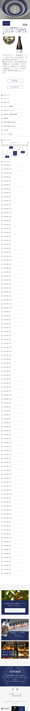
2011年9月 (7, 530)
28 (7, 156)
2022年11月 (8, 304)
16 (15, 152)
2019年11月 (8, 446)
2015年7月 (7, 486)
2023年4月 (7, 288)
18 (23, 152)
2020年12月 (8, 395)
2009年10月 (8, 545)
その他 (6, 130)
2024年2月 (7, 248)
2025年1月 (7, 204)
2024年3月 (7, 244)
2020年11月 (8, 399)
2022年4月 (7, 331)
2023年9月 (7, 268)
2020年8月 (7, 411)
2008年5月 (7, 553)
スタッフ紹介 (8, 134)
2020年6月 (7, 418)
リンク (20, 694)
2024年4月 (7, 240)
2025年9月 (7, 177)
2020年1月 (7, 438)
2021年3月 (7, 383)
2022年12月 (8, 300)
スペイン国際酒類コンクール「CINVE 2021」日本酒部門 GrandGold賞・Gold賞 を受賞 (15, 30)
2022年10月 (8, 308)
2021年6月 (7, 371)
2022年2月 (7, 339)
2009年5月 (7, 549)
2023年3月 (7, 292)
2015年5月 (7, 490)
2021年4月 (7, 379)
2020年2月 (7, 434)
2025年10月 (8, 173)
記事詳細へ (15, 80)
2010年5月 (7, 541)
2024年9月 (7, 220)
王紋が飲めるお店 (10, 122)
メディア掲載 (8, 106)
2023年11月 (8, 260)
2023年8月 (7, 272)
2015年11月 (8, 482)
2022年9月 (7, 311)
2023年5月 (7, 284)
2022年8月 (7, 315)
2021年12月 (8, 347)
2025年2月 (7, 200)
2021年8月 (7, 363)
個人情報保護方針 (17, 695)
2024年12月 (8, 208)
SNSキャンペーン (10, 110)
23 (15, 154)
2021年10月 (8, 355)
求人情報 (11, 694)
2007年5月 (7, 561)
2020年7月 (7, 415)
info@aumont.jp (17, 681)
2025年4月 (7, 193)
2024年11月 (8, 212)
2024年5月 (7, 236)
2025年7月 (7, 181)
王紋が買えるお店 (10, 126)
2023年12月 (8, 256)
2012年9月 (7, 522)
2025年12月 (8, 169)
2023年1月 (7, 296)
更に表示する (15, 87)
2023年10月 (8, 264)
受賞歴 (6, 118)
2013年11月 (8, 506)
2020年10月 (8, 403)
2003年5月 (7, 573)
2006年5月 (7, 565)
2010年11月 (8, 537)
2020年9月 (7, 407)
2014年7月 (7, 498)
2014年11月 (8, 494)
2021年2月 (7, 387)
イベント (7, 98)
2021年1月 (7, 391)
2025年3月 (7, 197)
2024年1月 (7, 252)
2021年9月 (7, 359)
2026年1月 (7, 165)
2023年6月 (7, 280)
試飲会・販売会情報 (10, 114)
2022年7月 (7, 319)
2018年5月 (7, 462)
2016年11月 (8, 474)
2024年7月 (7, 228)
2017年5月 (7, 470)
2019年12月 (8, 442)
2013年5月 (7, 514)
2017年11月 (8, 466)
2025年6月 (7, 185)
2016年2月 (7, 478)
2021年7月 (7, 367)
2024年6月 (7, 232)
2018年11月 (8, 454)
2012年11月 (8, 518)
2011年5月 (7, 533)
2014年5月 (7, 502)
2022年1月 (7, 343)
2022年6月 (7, 323)
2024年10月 (8, 216)
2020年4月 (7, 426)
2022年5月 (7, 327)
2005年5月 (7, 569)
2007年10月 (8, 557)
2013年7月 (7, 510)
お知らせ (7, 102)
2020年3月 (7, 430)
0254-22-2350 (9, 677)
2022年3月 (7, 335)
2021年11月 (8, 351)
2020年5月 (7, 422)
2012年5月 (7, 526)
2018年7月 (7, 458)
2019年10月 (8, 450)
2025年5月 (7, 189)
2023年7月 (7, 276)
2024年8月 (7, 224)
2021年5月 (7, 375)
